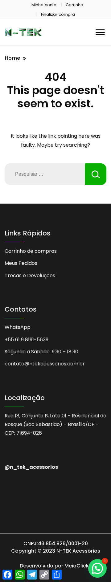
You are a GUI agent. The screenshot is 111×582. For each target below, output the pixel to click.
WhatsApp (18, 327)
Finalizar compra (58, 14)
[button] (97, 568)
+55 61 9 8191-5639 (26, 339)
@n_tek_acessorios (31, 467)
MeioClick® (78, 565)
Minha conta (43, 5)
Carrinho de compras (31, 251)
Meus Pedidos (21, 263)
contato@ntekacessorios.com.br (45, 363)
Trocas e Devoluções (30, 275)
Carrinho (74, 5)
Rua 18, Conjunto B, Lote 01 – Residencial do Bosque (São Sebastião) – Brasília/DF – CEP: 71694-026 (55, 424)
